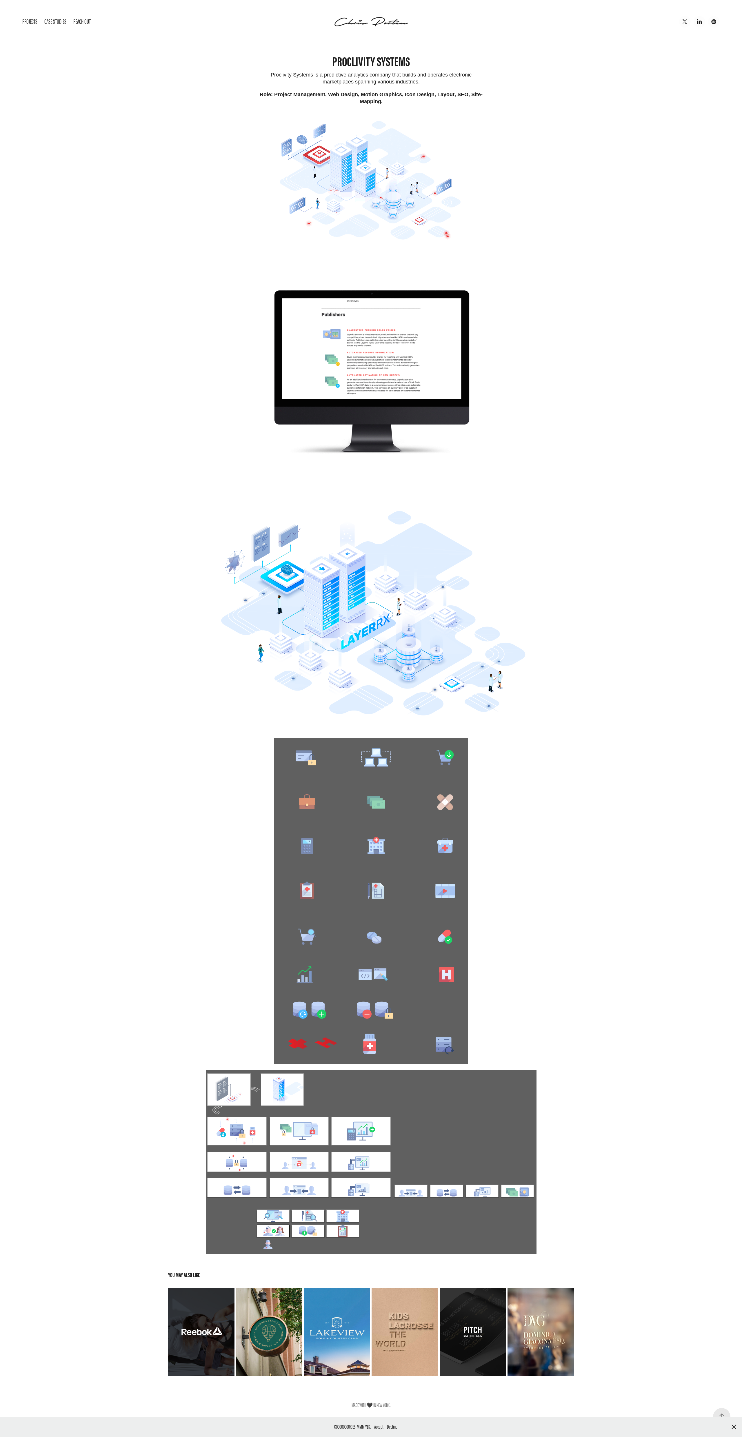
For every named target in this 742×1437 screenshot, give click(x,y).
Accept (378, 1427)
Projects (29, 22)
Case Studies (55, 22)
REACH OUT (82, 22)
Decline (392, 1427)
